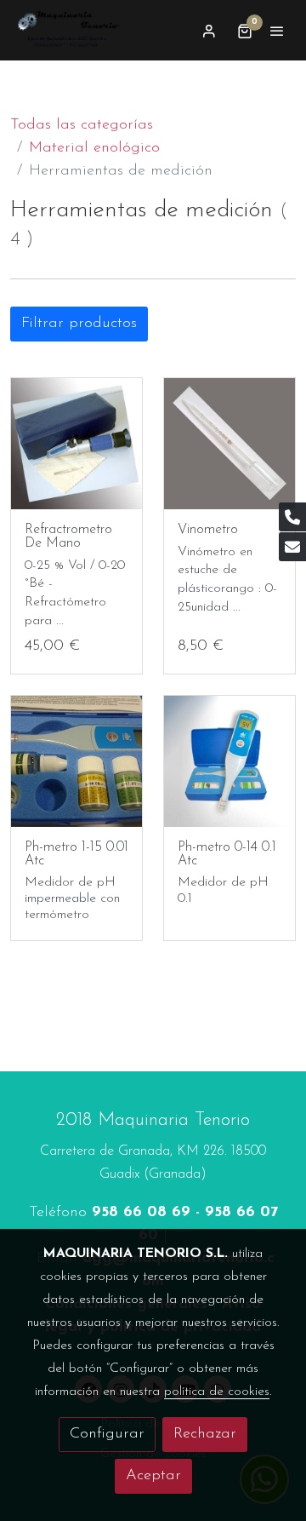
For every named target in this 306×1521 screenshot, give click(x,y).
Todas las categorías (81, 125)
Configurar (107, 1434)
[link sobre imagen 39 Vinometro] (229, 443)
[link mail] (292, 546)
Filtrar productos (79, 323)
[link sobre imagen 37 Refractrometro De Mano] (76, 443)
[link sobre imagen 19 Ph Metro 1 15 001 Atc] (76, 761)
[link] (68, 30)
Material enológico (94, 148)
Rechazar (204, 1434)
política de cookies (216, 1391)
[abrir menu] (277, 30)
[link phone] (292, 516)
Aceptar (153, 1476)
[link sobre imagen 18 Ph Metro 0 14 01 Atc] (229, 761)
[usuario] (209, 30)
